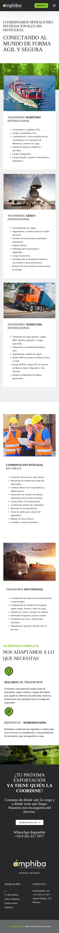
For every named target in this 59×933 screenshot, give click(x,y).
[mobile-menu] (53, 5)
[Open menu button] (5, 891)
